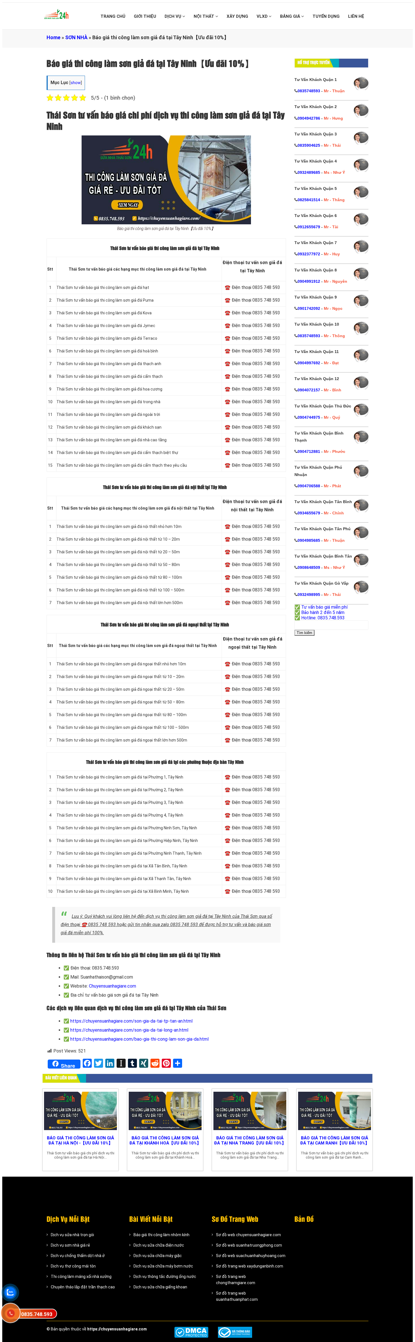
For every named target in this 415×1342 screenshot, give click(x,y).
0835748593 (309, 91)
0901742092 (309, 308)
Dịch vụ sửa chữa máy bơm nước (163, 1266)
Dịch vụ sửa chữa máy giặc (158, 1255)
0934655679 (309, 513)
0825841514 (309, 200)
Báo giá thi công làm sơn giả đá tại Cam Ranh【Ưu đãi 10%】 (334, 1140)
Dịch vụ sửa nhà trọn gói (72, 1235)
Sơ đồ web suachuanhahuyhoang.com (250, 1255)
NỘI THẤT (204, 16)
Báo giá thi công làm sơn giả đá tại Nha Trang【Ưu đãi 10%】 (250, 1140)
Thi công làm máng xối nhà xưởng (81, 1276)
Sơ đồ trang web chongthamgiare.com (235, 1279)
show (76, 82)
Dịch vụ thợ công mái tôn (73, 1266)
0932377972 (309, 254)
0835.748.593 (36, 1314)
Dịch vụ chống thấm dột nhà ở (78, 1255)
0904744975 (309, 417)
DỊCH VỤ (173, 16)
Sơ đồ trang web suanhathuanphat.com (237, 1296)
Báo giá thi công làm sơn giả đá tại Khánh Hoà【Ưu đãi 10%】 (165, 1140)
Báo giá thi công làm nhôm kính (161, 1235)
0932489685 (309, 172)
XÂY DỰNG (237, 16)
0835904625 (309, 145)
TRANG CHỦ (113, 16)
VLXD (263, 16)
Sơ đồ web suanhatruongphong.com (249, 1245)
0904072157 (309, 390)
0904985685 (309, 540)
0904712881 (309, 451)
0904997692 (309, 363)
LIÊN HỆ (356, 16)
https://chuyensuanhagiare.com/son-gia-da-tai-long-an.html (129, 1030)
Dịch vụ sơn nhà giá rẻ (70, 1245)
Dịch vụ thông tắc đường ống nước (165, 1276)
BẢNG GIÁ (290, 16)
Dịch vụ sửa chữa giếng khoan (160, 1287)
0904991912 (309, 281)
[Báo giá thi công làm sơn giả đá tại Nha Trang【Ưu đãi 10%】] (249, 1110)
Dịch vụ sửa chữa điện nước (159, 1245)
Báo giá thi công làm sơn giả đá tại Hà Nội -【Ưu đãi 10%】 (80, 1140)
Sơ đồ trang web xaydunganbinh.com (249, 1266)
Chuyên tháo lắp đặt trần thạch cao (83, 1287)
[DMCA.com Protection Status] (191, 1332)
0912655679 (309, 227)
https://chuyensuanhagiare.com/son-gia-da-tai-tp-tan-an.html (131, 1021)
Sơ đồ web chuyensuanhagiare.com (248, 1235)
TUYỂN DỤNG (326, 16)
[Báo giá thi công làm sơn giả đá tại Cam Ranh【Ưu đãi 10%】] (334, 1110)
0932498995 (309, 594)
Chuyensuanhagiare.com (112, 986)
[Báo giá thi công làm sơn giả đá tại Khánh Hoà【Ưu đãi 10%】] (165, 1110)
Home (53, 37)
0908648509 (309, 567)
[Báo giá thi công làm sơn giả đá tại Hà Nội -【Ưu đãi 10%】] (80, 1110)
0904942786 (309, 118)
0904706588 (309, 486)
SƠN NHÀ (76, 37)
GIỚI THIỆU (145, 16)
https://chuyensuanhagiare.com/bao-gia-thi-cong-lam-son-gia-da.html (139, 1039)
